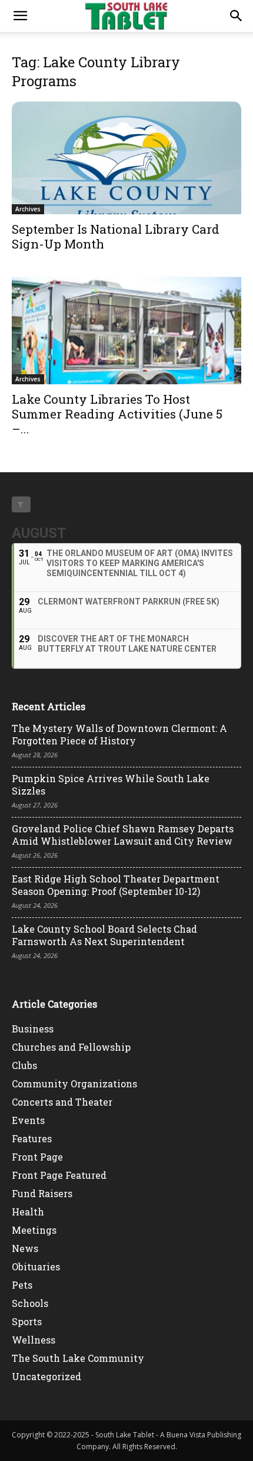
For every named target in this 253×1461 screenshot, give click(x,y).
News (25, 1248)
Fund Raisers (42, 1193)
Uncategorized (46, 1376)
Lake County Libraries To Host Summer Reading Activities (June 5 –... (117, 414)
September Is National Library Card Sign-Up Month (115, 236)
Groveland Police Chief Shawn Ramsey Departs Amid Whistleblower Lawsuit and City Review (123, 834)
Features (32, 1138)
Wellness (33, 1339)
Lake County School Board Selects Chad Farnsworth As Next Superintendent (104, 935)
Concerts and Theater (62, 1102)
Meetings (34, 1230)
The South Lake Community (78, 1358)
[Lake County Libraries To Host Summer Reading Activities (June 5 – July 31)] (126, 328)
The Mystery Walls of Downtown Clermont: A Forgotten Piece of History (119, 734)
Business (33, 1028)
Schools (30, 1303)
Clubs (24, 1065)
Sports (27, 1321)
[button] (20, 16)
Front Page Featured (59, 1175)
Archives (28, 209)
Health (28, 1211)
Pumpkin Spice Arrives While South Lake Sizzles (110, 784)
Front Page (37, 1157)
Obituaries (36, 1266)
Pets (22, 1285)
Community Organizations (74, 1083)
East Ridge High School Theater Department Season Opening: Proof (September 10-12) (115, 884)
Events (28, 1120)
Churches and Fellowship (71, 1047)
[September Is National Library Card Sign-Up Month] (126, 158)
